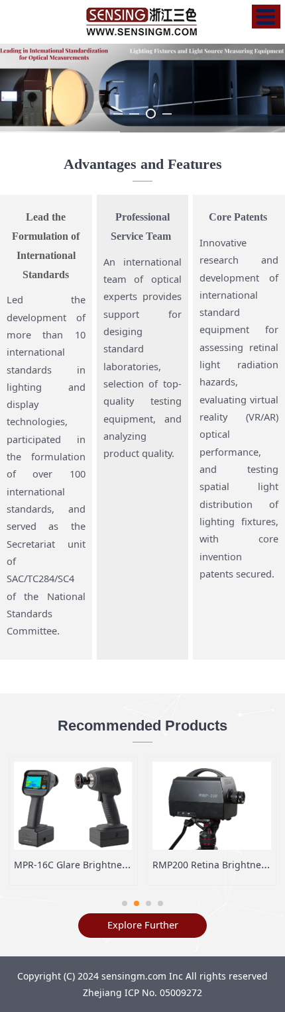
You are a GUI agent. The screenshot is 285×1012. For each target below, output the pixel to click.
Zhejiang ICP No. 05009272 (142, 992)
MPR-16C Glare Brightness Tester (87, 864)
